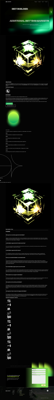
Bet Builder (21, 391)
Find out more (9, 103)
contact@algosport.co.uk (13, 376)
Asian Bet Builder (21, 395)
